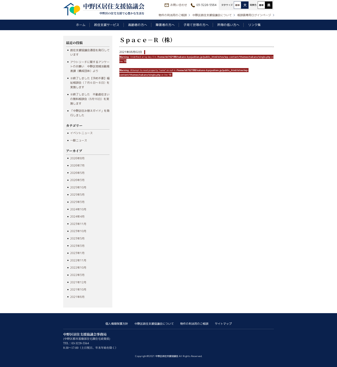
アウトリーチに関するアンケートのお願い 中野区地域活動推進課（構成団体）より (90, 66)
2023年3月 (77, 246)
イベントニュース (81, 133)
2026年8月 (77, 158)
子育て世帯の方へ (196, 25)
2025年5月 (77, 194)
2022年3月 (77, 275)
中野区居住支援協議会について (212, 15)
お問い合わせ (178, 5)
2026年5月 (77, 173)
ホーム (80, 25)
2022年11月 (78, 260)
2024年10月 (78, 209)
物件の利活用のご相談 (173, 15)
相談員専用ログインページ (254, 15)
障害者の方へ (165, 25)
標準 (237, 5)
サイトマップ (223, 324)
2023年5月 (77, 238)
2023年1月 (77, 253)
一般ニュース (78, 140)
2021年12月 (78, 282)
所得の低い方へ (228, 25)
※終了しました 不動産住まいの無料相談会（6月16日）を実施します (90, 98)
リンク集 (254, 25)
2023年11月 (78, 224)
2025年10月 (78, 187)
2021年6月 (77, 297)
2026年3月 (77, 180)
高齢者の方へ (137, 25)
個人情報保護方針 (116, 324)
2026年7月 (77, 165)
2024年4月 (77, 216)
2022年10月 (78, 267)
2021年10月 (78, 289)
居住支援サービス (106, 25)
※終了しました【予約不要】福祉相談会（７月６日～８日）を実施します (90, 82)
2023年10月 (78, 231)
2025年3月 (77, 202)
